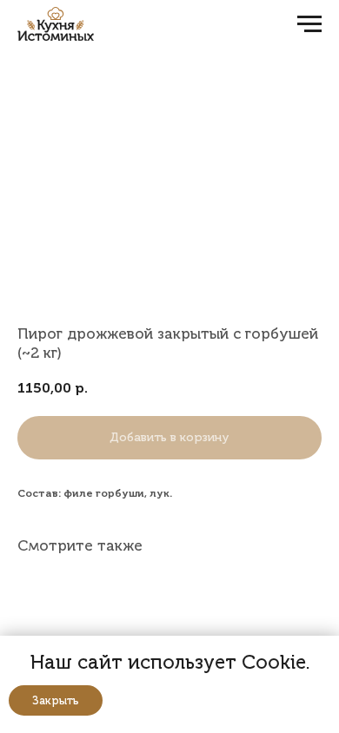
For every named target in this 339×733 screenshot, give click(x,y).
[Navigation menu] (309, 24)
